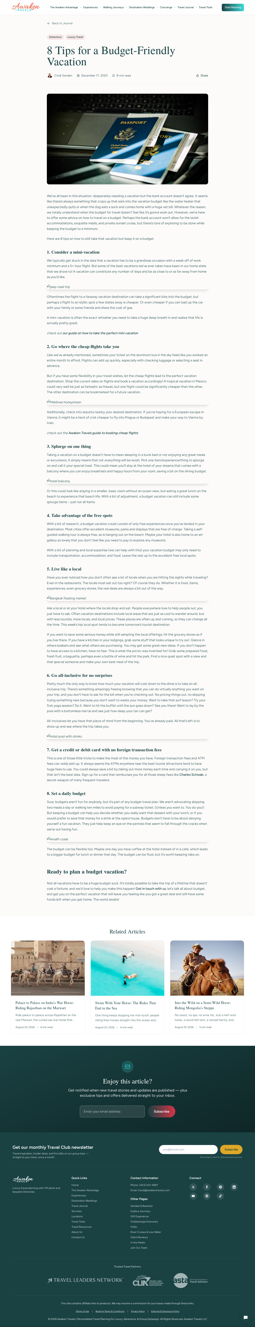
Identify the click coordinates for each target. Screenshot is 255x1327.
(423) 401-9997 (148, 1185)
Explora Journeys (140, 1211)
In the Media (137, 1242)
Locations (77, 1216)
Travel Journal (186, 7)
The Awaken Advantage (64, 7)
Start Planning (233, 7)
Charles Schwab (191, 775)
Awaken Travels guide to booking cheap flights (103, 433)
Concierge (166, 7)
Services (76, 1211)
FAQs (133, 1226)
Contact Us (78, 1237)
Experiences (90, 7)
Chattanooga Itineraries (144, 1221)
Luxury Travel (75, 37)
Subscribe (161, 1111)
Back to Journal (62, 23)
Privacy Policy (138, 1311)
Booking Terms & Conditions (110, 1311)
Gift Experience (139, 1216)
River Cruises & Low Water (145, 1232)
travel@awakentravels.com (154, 1190)
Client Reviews (139, 1237)
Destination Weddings (142, 7)
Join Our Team (138, 1247)
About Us (76, 1232)
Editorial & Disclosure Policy (165, 1311)
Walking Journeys (113, 7)
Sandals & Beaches (141, 1206)
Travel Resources (81, 1226)
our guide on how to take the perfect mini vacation (100, 333)
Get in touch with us (151, 889)
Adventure (55, 37)
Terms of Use (82, 1311)
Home (75, 1185)
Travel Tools (205, 7)
